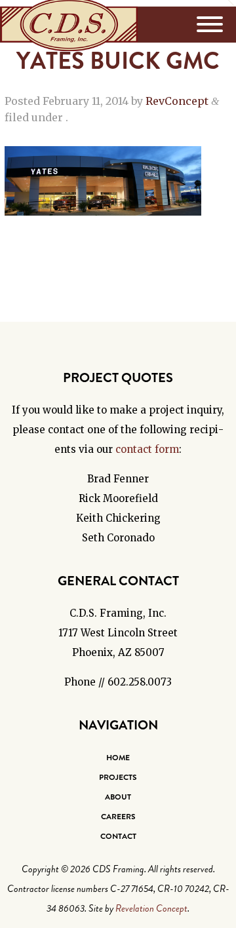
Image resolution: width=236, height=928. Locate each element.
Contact (118, 836)
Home (118, 757)
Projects (118, 777)
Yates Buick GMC (118, 61)
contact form (147, 449)
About (118, 797)
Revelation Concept (151, 908)
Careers (118, 816)
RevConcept (177, 100)
